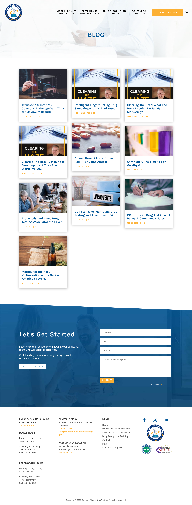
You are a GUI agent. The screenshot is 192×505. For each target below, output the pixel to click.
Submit (107, 380)
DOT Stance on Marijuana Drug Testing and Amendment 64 (96, 213)
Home (105, 424)
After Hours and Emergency (89, 12)
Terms (169, 385)
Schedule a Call (167, 12)
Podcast (39, 173)
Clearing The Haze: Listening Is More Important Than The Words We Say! (43, 165)
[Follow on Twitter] (155, 420)
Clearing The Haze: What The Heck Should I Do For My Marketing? (147, 108)
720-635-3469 (26, 425)
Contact (106, 440)
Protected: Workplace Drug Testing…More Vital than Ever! (42, 220)
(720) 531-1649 (66, 428)
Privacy (163, 385)
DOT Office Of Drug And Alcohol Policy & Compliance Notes (148, 216)
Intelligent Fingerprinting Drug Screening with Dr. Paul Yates (96, 106)
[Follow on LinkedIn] (166, 420)
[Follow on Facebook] (144, 420)
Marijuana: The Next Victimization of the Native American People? (40, 275)
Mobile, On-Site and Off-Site (66, 12)
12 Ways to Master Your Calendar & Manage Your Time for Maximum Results (43, 108)
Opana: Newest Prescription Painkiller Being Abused (94, 160)
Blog (38, 116)
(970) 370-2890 (66, 452)
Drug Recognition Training (114, 12)
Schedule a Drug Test (139, 12)
